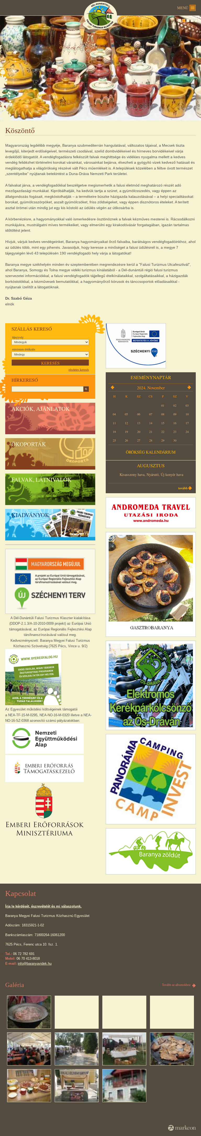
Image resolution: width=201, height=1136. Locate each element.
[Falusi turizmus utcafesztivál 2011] (76, 1085)
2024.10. (112, 387)
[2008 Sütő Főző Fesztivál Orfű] (29, 1012)
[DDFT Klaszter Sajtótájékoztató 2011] (29, 1085)
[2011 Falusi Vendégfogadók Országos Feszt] (171, 1049)
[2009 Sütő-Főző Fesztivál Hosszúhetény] (29, 1049)
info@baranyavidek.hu (35, 963)
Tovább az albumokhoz (176, 985)
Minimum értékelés (23, 349)
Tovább (183, 488)
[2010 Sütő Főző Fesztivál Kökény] (124, 1049)
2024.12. (189, 387)
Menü (182, 7)
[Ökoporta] (124, 1085)
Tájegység (18, 337)
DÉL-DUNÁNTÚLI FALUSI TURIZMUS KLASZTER (100, 15)
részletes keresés (79, 369)
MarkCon (182, 1128)
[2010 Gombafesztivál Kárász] (76, 1049)
